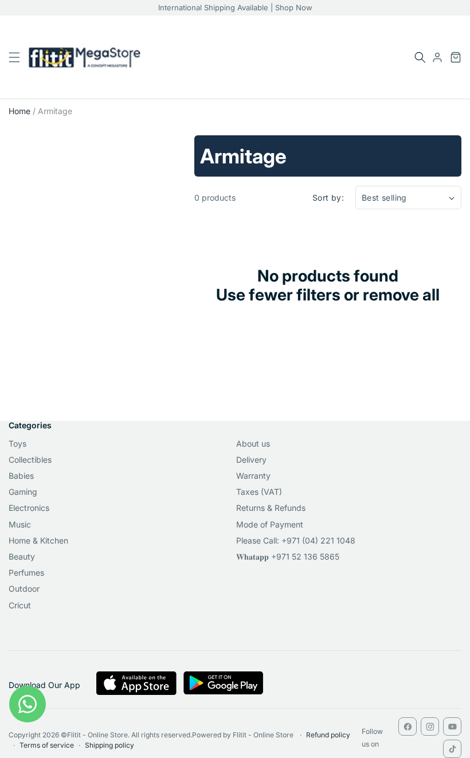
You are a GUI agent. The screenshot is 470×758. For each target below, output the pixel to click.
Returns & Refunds (271, 508)
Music (20, 524)
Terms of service (46, 745)
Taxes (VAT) (259, 492)
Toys (17, 443)
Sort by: (328, 197)
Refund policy (328, 734)
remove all (401, 295)
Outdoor (24, 588)
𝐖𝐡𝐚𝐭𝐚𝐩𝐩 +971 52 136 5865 (287, 556)
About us (253, 443)
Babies (21, 475)
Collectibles (30, 459)
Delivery (251, 459)
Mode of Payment (269, 524)
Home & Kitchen (38, 540)
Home (19, 111)
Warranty (253, 475)
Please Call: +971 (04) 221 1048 (295, 540)
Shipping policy (109, 745)
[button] (420, 57)
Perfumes (26, 572)
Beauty (22, 556)
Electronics (29, 508)
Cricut (20, 605)
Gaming (23, 492)
